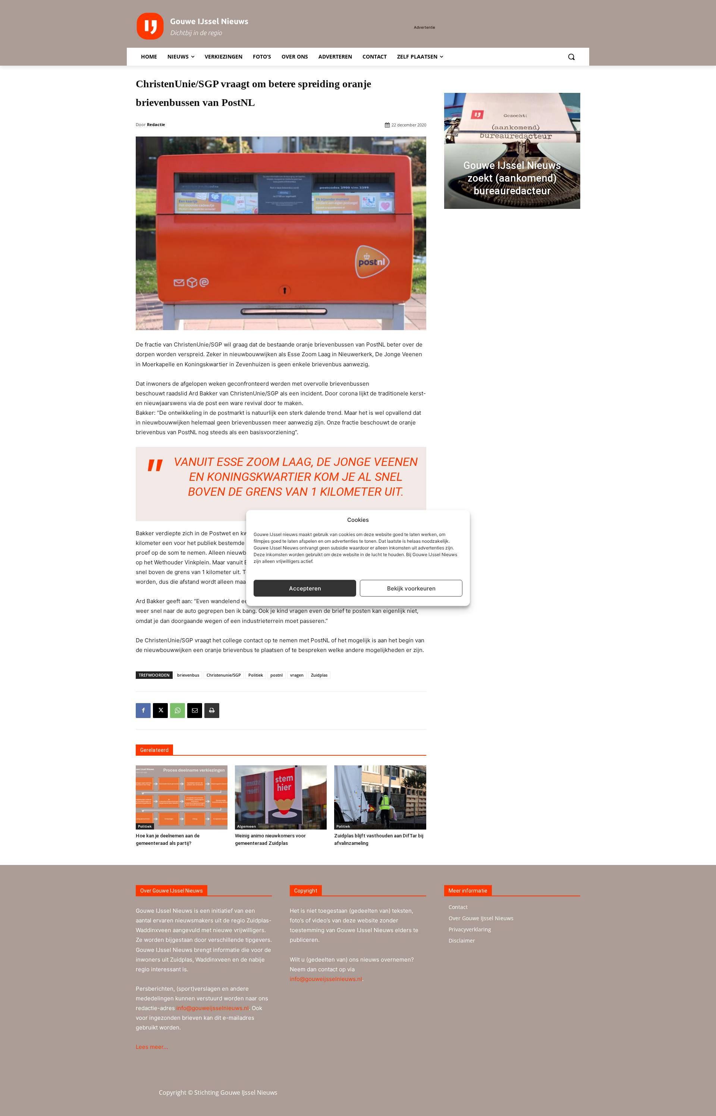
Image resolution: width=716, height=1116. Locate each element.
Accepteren (305, 588)
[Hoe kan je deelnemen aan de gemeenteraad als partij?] (181, 797)
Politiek (255, 675)
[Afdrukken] (211, 710)
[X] (160, 710)
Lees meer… (152, 1046)
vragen (297, 675)
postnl (276, 675)
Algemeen (246, 826)
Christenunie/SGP (224, 675)
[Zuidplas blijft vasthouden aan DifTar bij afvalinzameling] (380, 797)
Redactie (156, 124)
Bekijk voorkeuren (411, 588)
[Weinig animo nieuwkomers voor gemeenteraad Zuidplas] (281, 797)
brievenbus (188, 675)
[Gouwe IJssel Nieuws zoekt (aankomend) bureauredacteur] (512, 151)
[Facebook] (143, 710)
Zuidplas (319, 675)
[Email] (194, 710)
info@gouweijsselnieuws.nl (212, 1008)
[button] (571, 57)
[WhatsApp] (177, 710)
